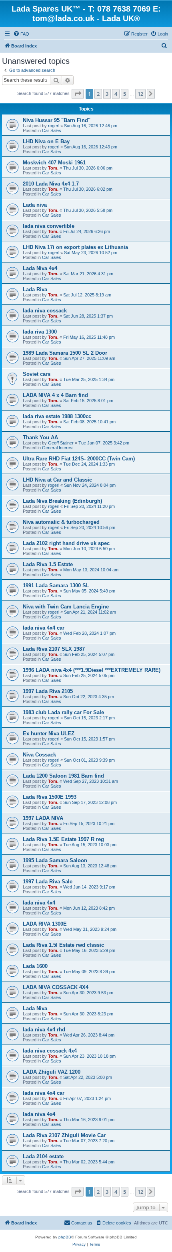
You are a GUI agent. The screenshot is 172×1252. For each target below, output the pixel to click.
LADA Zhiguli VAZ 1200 (51, 1072)
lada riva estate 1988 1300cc (57, 416)
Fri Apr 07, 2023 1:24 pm (87, 1098)
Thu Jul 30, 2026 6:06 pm (87, 168)
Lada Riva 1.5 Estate (48, 564)
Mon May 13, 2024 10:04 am (90, 569)
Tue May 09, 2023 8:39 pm (89, 971)
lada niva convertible (48, 226)
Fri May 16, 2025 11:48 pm (89, 337)
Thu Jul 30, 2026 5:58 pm (87, 210)
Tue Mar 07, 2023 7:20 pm (88, 1140)
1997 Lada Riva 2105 (48, 691)
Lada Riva (35, 289)
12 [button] (140, 93)
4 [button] (115, 93)
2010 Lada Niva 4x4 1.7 (51, 184)
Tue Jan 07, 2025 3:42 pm (103, 442)
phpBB (64, 1237)
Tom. (53, 168)
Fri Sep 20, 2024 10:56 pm (89, 527)
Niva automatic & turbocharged (61, 522)
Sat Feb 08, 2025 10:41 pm (89, 421)
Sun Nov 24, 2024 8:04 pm (90, 485)
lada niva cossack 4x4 (50, 1051)
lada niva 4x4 (39, 903)
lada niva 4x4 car (43, 628)
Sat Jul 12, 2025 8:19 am (87, 294)
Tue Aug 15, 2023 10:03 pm (89, 844)
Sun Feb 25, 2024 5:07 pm (88, 654)
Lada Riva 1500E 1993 (49, 797)
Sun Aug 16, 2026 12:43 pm (90, 146)
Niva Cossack (39, 755)
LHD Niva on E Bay (46, 141)
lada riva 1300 (40, 332)
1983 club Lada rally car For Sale (63, 712)
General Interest (58, 447)
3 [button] (107, 93)
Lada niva (35, 205)
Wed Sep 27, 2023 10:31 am (90, 781)
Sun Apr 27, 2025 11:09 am (89, 358)
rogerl (53, 125)
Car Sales (51, 130)
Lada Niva (35, 1008)
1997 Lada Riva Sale (47, 882)
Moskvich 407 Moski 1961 (54, 163)
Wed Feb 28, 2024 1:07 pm (89, 633)
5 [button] (124, 93)
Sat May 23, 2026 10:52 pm (90, 252)
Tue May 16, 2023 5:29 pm (89, 950)
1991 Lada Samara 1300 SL (56, 585)
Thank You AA (40, 437)
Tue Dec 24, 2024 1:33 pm (89, 464)
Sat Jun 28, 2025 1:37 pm (88, 316)
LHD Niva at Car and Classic (57, 480)
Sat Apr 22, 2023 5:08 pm (87, 1077)
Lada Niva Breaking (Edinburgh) (62, 501)
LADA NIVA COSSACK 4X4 (55, 987)
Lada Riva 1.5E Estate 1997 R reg (63, 839)
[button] (78, 94)
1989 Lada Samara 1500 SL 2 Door (65, 353)
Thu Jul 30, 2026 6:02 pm (87, 189)
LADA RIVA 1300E (45, 924)
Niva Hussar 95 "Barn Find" (56, 120)
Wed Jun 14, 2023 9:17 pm (89, 887)
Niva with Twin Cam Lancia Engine (66, 607)
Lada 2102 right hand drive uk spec (66, 543)
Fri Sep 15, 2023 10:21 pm (88, 823)
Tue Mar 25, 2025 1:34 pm (88, 379)
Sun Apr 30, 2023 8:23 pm (88, 1013)
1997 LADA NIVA (43, 818)
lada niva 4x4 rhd (44, 1030)
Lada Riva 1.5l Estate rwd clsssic (63, 945)
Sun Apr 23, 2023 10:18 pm (89, 1056)
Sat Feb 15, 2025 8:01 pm (88, 400)
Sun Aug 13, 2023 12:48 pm (89, 865)
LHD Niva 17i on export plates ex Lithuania (75, 247)
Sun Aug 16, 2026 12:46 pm (90, 125)
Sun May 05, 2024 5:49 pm (89, 590)
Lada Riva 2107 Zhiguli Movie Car (64, 1135)
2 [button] (98, 93)
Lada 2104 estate (43, 1156)
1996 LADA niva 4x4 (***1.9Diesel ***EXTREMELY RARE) (91, 670)
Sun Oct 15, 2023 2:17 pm (89, 717)
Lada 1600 (35, 966)
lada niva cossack (45, 311)
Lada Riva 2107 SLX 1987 (54, 649)
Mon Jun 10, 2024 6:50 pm (89, 548)
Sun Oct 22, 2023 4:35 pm (88, 696)
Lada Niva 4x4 (40, 268)
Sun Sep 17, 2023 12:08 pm (90, 802)
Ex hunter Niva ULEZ (48, 734)
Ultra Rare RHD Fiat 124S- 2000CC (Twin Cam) (79, 459)
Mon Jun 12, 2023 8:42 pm (89, 908)
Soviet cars (36, 374)
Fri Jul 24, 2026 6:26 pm (86, 231)
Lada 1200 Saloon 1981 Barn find (63, 776)
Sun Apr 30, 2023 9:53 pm (88, 992)
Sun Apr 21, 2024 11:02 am (90, 612)
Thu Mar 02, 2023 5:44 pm (88, 1161)
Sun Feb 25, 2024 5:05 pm (88, 675)
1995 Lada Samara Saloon (55, 860)
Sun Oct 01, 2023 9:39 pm (89, 760)
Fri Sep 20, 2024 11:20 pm (89, 506)
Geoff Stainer (61, 442)
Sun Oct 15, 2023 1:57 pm (89, 739)
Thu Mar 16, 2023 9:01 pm (88, 1119)
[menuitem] (21, 34)
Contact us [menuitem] (81, 1222)
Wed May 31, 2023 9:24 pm (89, 929)
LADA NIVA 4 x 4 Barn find (55, 395)
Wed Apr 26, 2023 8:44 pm (88, 1035)
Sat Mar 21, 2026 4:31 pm (88, 273)
